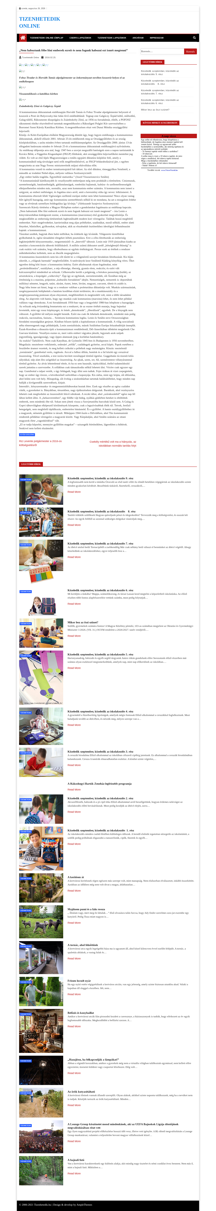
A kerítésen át (76, 877)
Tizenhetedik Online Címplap (46, 38)
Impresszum (157, 38)
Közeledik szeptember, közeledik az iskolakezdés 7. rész (100, 543)
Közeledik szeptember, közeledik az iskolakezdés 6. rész (100, 590)
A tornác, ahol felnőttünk (83, 945)
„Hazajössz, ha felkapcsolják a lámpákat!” (93, 1059)
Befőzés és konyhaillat (81, 1012)
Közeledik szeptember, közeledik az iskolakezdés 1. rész (101, 830)
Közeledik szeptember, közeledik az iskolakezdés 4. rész (100, 711)
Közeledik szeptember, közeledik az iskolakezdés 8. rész (101, 511)
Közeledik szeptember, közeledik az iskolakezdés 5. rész (100, 654)
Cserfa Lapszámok (80, 38)
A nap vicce (168, 136)
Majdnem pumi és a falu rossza (86, 909)
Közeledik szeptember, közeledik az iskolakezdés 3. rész (100, 751)
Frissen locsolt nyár (79, 980)
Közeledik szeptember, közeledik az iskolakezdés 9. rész (100, 478)
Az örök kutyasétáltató (81, 1091)
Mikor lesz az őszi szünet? (155, 109)
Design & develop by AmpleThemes (72, 1204)
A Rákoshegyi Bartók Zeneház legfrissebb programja (100, 783)
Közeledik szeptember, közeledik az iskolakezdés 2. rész (100, 798)
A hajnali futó (76, 1159)
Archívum (138, 38)
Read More (74, 491)
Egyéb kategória (27, 434)
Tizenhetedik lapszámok (112, 38)
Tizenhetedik (25, 479)
